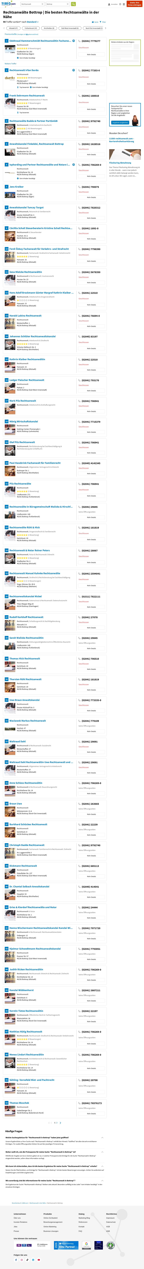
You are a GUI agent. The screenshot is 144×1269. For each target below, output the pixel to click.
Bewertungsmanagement (53, 1222)
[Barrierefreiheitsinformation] (121, 3)
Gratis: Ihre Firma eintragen (134, 3)
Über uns (17, 1218)
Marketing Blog (84, 1218)
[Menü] (125, 4)
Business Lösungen (51, 1231)
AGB (108, 1227)
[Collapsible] (102, 1137)
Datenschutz (111, 1222)
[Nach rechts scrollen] (104, 28)
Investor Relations (20, 1222)
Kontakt (81, 1227)
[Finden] (73, 4)
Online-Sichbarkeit (50, 1218)
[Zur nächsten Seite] (60, 1123)
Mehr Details (91, 54)
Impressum (110, 1218)
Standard (31, 21)
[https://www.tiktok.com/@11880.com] (27, 1260)
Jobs (15, 1227)
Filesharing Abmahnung (120, 162)
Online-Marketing (50, 1227)
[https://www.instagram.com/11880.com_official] (21, 1260)
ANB (108, 1231)
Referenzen (83, 1222)
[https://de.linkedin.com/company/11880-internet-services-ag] (33, 1260)
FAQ (80, 1231)
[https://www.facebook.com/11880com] (16, 1260)
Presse (16, 1231)
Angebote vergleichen (120, 122)
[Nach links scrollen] (4, 28)
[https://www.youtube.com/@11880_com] (38, 1260)
